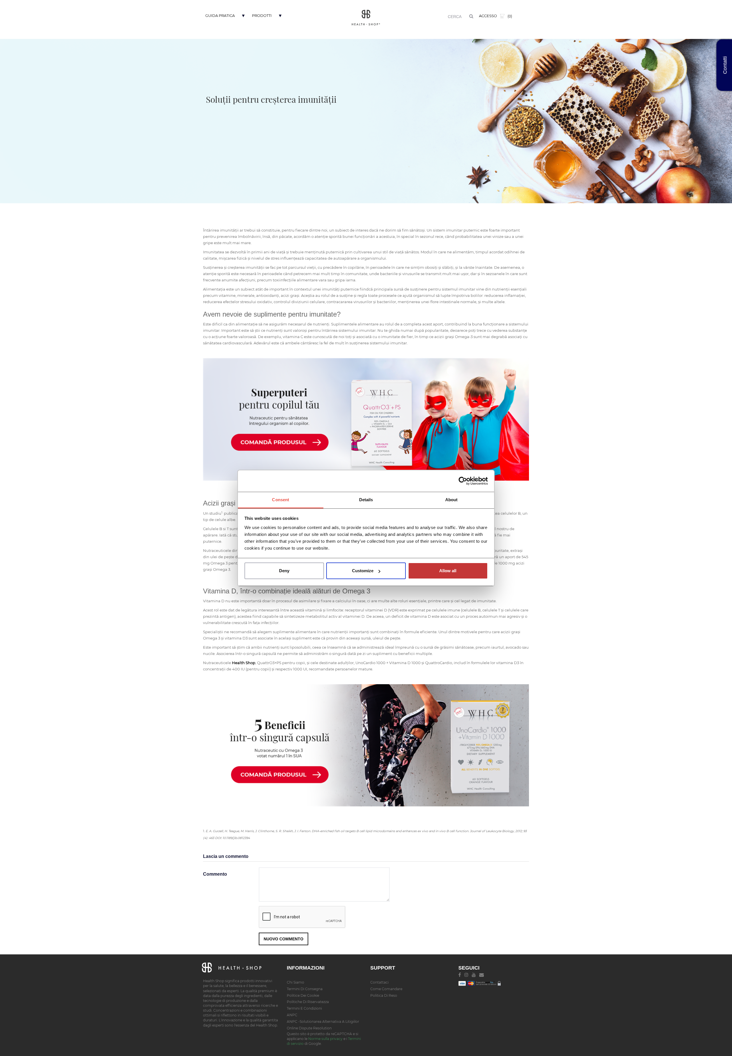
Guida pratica (220, 15)
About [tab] (451, 499)
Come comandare (386, 989)
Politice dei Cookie (303, 995)
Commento (215, 874)
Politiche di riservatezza (308, 1002)
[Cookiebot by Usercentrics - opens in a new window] (463, 481)
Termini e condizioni (304, 1008)
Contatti (725, 65)
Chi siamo (295, 982)
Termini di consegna (305, 989)
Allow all (447, 570)
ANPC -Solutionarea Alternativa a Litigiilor (323, 1021)
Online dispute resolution (309, 1028)
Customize (362, 570)
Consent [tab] (280, 499)
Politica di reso (383, 995)
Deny (284, 570)
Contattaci (379, 982)
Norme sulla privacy (325, 1039)
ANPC (292, 1015)
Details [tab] (366, 499)
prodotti (262, 15)
